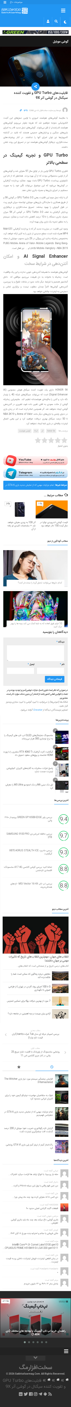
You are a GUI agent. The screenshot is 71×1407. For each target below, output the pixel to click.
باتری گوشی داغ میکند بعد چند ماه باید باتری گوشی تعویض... (34, 1221)
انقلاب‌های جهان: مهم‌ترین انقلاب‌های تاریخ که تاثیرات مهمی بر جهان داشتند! (39, 959)
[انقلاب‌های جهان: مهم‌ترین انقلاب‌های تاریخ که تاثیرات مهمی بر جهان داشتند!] (36, 935)
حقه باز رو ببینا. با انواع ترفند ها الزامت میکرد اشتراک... (33, 1174)
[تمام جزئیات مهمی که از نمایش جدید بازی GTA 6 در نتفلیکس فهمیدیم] (61, 1113)
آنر (42, 431)
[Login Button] (48, 21)
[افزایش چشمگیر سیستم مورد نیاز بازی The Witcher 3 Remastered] (61, 1080)
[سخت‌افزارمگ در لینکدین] (20, 1394)
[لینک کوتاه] (21, 110)
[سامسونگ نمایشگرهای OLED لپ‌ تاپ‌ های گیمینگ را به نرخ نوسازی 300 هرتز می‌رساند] (62, 737)
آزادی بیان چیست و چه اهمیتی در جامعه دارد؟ (29, 1014)
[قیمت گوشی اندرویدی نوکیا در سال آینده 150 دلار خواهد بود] (52, 509)
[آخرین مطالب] (52, 1067)
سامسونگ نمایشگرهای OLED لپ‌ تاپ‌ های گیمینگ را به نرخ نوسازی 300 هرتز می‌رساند (28, 737)
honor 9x (51, 431)
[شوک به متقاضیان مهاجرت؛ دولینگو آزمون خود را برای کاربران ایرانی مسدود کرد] (61, 1097)
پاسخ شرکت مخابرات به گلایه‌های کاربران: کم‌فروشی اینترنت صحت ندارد (29, 770)
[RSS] (50, 1394)
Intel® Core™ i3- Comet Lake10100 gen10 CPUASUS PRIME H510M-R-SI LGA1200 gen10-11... (30, 1246)
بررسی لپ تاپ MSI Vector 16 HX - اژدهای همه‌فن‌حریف (31, 885)
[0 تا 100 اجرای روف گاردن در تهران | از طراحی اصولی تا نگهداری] (60, 988)
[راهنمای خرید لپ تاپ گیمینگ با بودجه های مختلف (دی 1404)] (35, 1318)
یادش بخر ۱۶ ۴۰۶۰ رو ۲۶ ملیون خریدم (41, 1284)
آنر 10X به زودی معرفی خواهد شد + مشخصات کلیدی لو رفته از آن (21, 526)
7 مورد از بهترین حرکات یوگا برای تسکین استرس (28, 1001)
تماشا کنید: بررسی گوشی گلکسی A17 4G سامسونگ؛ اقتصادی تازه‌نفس (28, 868)
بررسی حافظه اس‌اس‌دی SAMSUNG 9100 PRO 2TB (29, 835)
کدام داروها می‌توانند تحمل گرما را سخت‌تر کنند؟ (40, 583)
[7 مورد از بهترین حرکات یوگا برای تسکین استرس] (60, 1001)
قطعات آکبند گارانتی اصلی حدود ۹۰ (42, 1208)
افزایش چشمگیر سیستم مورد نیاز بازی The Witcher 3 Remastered (28, 1080)
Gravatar (37, 710)
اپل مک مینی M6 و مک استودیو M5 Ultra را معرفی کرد (29, 786)
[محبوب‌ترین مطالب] (19, 1067)
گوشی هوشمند (24, 431)
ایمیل (31, 664)
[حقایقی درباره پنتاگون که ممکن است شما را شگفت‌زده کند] (60, 975)
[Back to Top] (35, 1358)
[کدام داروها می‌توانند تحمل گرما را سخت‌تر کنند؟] (35, 568)
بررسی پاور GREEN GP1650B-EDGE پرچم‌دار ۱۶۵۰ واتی (28, 819)
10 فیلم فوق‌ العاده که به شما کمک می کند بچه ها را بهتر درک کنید (36, 625)
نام (62, 664)
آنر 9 (36, 431)
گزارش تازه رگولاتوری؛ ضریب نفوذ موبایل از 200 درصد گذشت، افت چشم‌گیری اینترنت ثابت (28, 1130)
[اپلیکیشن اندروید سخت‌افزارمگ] (45, 1394)
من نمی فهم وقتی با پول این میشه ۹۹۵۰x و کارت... (34, 1186)
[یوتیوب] (35, 460)
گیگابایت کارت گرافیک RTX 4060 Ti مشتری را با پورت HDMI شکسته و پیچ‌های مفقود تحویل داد (28, 753)
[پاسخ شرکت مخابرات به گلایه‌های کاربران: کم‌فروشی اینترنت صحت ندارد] (62, 770)
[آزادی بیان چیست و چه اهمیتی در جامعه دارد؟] (60, 1013)
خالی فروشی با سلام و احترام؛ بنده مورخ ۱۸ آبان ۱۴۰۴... (33, 1233)
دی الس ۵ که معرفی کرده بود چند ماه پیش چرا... (35, 1197)
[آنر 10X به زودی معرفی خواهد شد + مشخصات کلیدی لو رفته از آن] (19, 509)
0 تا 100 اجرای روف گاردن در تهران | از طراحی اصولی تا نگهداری (29, 988)
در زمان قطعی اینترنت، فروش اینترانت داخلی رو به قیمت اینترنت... (32, 1260)
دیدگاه (60, 642)
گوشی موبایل (61, 41)
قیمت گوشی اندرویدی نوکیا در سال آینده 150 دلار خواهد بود (54, 524)
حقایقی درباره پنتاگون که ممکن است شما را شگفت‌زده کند (30, 975)
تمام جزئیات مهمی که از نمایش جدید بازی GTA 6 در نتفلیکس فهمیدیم (29, 486)
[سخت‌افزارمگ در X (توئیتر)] (26, 1394)
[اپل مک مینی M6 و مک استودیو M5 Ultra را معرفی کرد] (62, 786)
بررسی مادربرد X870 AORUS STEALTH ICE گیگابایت (30, 852)
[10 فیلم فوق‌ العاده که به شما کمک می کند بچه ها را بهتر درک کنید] (35, 609)
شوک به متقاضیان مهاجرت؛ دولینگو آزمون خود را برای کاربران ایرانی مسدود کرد (29, 1097)
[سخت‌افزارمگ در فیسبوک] (31, 1394)
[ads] (35, 32)
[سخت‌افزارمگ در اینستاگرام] (35, 1394)
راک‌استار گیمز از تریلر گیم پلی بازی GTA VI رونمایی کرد (29, 1146)
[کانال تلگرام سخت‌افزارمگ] (40, 1394)
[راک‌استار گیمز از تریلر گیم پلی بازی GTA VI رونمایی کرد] (61, 1146)
